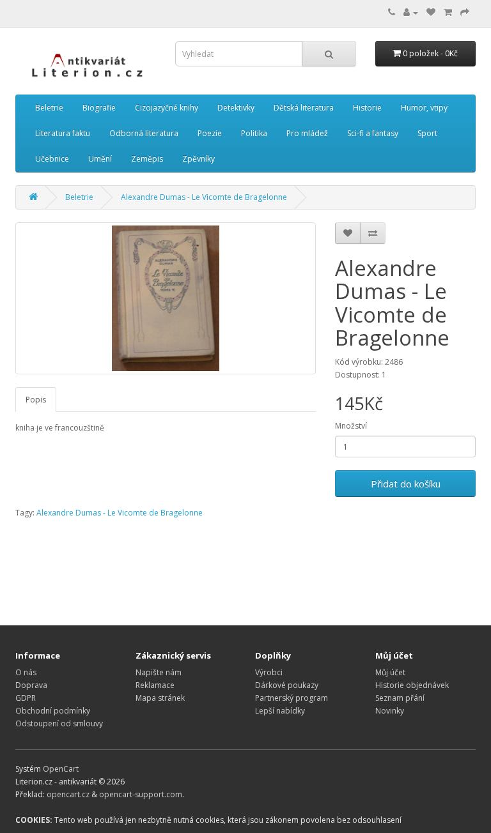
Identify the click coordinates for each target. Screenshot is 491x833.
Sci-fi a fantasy (372, 133)
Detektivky (235, 107)
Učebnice (52, 158)
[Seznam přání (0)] (430, 12)
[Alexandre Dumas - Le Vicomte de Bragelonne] (165, 298)
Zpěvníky (198, 158)
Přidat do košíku (405, 483)
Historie (367, 107)
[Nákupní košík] (448, 12)
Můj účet (390, 672)
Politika (254, 133)
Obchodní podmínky (52, 710)
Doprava (31, 685)
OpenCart (61, 768)
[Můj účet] (410, 12)
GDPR (25, 697)
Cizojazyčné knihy (166, 107)
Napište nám (159, 672)
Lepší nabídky (280, 710)
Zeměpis (147, 158)
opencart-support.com (140, 794)
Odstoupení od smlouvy (59, 723)
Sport (427, 133)
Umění (100, 158)
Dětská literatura (304, 107)
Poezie (210, 133)
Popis (36, 399)
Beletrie (49, 107)
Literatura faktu (62, 133)
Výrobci (269, 672)
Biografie (99, 107)
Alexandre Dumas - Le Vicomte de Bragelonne (204, 197)
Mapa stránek (160, 697)
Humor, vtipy (424, 107)
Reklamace (155, 685)
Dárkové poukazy (286, 685)
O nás (25, 672)
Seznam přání (400, 697)
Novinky (389, 710)
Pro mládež (307, 133)
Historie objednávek (412, 685)
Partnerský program (291, 697)
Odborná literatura (143, 133)
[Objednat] (464, 12)
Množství (351, 425)
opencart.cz (68, 794)
